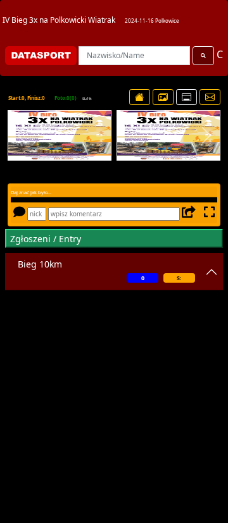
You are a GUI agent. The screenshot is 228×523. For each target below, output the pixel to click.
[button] (21, 135)
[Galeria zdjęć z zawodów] (163, 97)
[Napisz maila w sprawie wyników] (210, 97)
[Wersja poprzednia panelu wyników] (186, 97)
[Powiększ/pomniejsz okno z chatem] (208, 213)
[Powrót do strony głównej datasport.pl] (139, 97)
